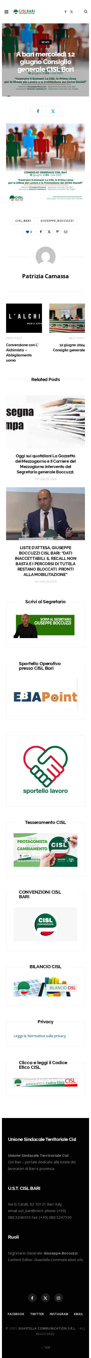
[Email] (65, 231)
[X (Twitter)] (45, 1297)
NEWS (45, 42)
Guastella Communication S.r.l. (47, 1328)
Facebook (16, 1314)
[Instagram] (58, 1297)
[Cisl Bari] (25, 11)
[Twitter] (52, 111)
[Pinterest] (57, 231)
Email (78, 1314)
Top (46, 1348)
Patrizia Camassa (34, 80)
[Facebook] (38, 111)
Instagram (59, 1314)
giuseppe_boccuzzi (57, 220)
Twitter (37, 1314)
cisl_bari (23, 220)
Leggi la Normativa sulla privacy (40, 1035)
